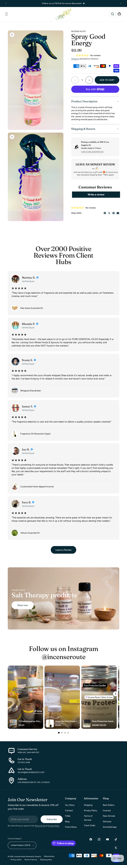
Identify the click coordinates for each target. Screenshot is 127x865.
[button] (6, 14)
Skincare (107, 821)
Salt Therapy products (44, 595)
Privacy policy (16, 860)
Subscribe (51, 819)
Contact (69, 810)
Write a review (96, 194)
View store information (92, 152)
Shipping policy (46, 860)
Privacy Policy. (53, 826)
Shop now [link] (22, 605)
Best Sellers (108, 805)
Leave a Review (63, 550)
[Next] (115, 694)
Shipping (75, 59)
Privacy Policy (90, 810)
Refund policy (49, 856)
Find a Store (71, 827)
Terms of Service (88, 818)
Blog (67, 821)
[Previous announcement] (6, 3)
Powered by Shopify (33, 857)
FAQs (67, 816)
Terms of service (30, 860)
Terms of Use (40, 826)
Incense (107, 810)
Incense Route (19, 857)
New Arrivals (109, 816)
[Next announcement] (121, 3)
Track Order (89, 825)
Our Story (69, 805)
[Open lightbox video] (25, 697)
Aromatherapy (110, 827)
